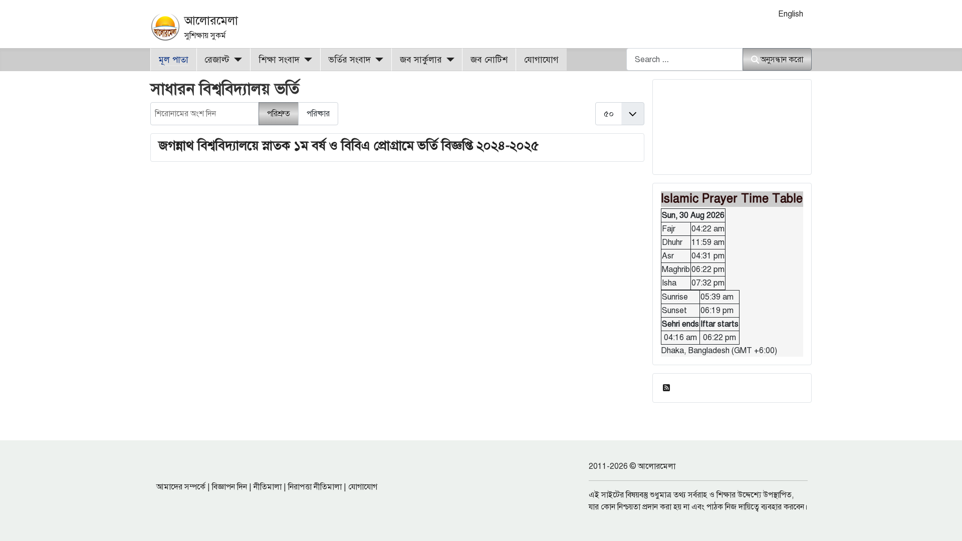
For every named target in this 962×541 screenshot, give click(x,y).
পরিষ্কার (318, 114)
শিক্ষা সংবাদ (279, 59)
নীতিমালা (268, 487)
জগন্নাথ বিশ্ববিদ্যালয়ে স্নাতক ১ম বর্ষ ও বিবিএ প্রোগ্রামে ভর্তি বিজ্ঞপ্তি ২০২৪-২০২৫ (349, 145)
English (790, 14)
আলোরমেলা (211, 20)
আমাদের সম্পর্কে (180, 487)
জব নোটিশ (489, 59)
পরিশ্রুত (278, 114)
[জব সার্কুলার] (448, 59)
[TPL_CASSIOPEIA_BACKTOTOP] (944, 522)
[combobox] (684, 59)
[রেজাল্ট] (235, 59)
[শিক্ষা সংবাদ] (306, 59)
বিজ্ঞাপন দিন (229, 487)
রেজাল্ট (216, 59)
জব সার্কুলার (421, 59)
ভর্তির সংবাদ (349, 59)
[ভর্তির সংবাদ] (377, 59)
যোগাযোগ (541, 59)
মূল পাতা (173, 59)
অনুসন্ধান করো (782, 60)
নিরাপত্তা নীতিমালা (315, 487)
